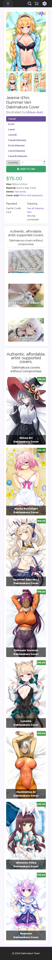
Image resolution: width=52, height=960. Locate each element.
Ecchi (11, 124)
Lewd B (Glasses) (17, 156)
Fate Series (20, 191)
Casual (12, 119)
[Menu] (8, 3)
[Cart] (36, 3)
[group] (26, 411)
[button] (44, 161)
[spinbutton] (33, 162)
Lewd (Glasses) (16, 151)
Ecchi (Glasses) (16, 145)
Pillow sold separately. (31, 195)
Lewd (11, 129)
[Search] (29, 3)
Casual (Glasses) (17, 140)
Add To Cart (27, 168)
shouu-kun (34, 112)
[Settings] (44, 3)
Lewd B (12, 135)
